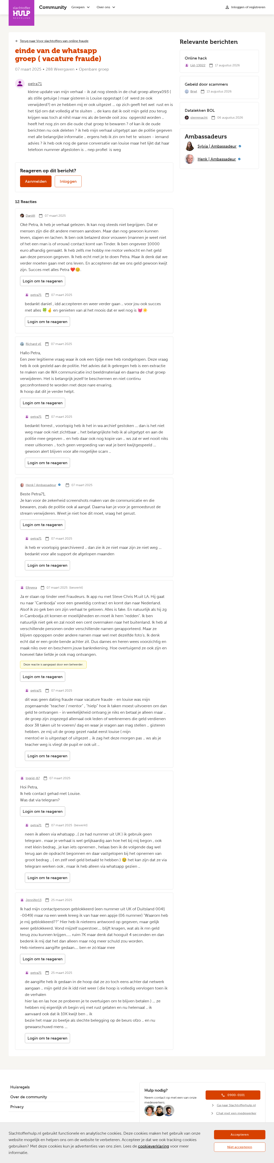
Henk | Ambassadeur (41, 485)
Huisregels (20, 1087)
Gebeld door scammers (206, 84)
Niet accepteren (239, 1147)
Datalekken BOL (200, 110)
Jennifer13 (34, 900)
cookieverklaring (153, 1146)
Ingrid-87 (33, 778)
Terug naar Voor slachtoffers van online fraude (54, 41)
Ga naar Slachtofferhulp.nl (236, 1105)
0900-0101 (236, 1095)
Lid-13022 (197, 65)
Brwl (193, 91)
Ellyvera (31, 587)
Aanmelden (36, 181)
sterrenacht (199, 117)
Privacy (17, 1106)
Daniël (30, 216)
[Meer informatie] (59, 485)
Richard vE (33, 344)
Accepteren (240, 1134)
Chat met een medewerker (236, 1113)
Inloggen (68, 181)
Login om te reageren (43, 281)
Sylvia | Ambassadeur (217, 146)
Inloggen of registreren (248, 7)
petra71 (35, 83)
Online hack (196, 58)
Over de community (28, 1096)
